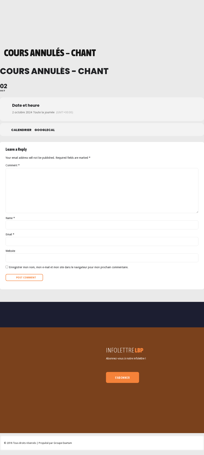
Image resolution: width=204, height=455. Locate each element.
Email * (10, 234)
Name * (10, 218)
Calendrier (21, 130)
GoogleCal (44, 130)
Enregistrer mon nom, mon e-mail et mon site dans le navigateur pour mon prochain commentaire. (68, 267)
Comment (13, 165)
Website (10, 250)
